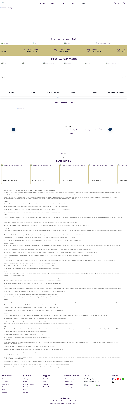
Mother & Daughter (28, 384)
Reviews (4, 387)
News (3, 395)
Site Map (25, 392)
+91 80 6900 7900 (94, 381)
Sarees (25, 381)
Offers (25, 389)
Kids (62, 3)
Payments (46, 387)
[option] (63, 8)
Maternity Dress (27, 387)
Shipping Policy (68, 384)
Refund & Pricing (69, 379)
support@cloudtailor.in (95, 379)
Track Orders (47, 379)
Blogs (3, 389)
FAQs (44, 381)
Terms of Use (68, 381)
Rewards (45, 384)
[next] (110, 129)
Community (5, 384)
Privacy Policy (68, 387)
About (4, 379)
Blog (74, 3)
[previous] (13, 129)
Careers (4, 392)
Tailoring (25, 379)
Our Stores (5, 381)
